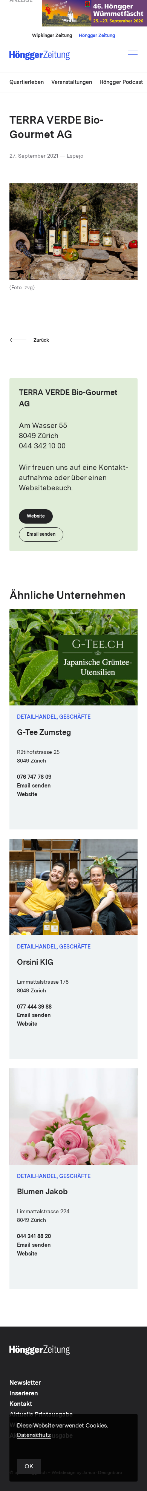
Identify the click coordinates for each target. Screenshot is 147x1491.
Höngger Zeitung (97, 36)
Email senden (34, 786)
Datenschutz (34, 1435)
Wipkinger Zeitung (52, 36)
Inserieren (23, 1394)
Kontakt (20, 1404)
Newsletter (25, 1383)
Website (27, 794)
